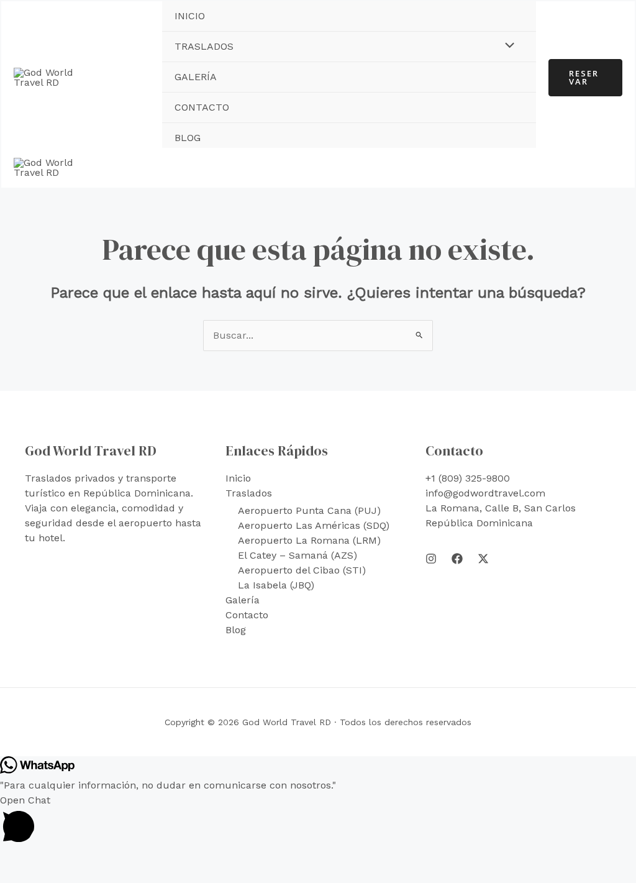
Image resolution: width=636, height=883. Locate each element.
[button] (585, 77)
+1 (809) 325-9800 (467, 478)
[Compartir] (68, 860)
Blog (188, 138)
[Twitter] (483, 558)
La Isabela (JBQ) (276, 585)
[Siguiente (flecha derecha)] (40, 877)
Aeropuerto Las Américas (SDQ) (313, 525)
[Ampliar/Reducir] (12, 860)
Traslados (204, 46)
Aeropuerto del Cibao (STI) (302, 570)
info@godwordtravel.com (485, 493)
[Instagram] (431, 558)
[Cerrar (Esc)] (96, 860)
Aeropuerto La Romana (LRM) (309, 540)
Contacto (202, 107)
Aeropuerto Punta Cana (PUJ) (309, 510)
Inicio (190, 16)
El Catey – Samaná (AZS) (297, 555)
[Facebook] (457, 558)
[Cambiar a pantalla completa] (40, 860)
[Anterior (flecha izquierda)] (12, 877)
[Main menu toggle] (609, 168)
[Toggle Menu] (506, 46)
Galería (196, 77)
